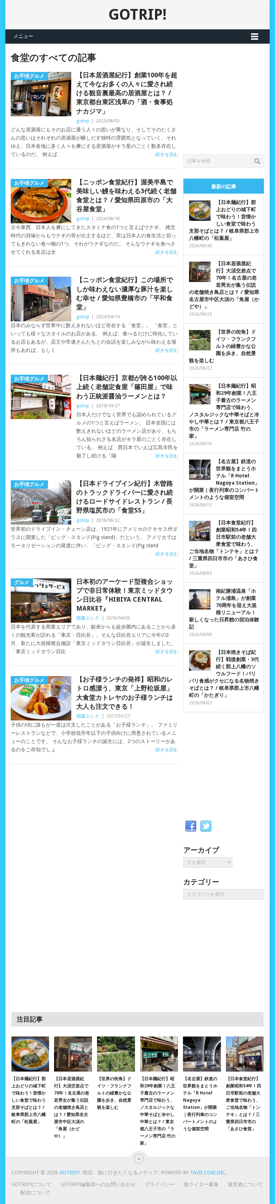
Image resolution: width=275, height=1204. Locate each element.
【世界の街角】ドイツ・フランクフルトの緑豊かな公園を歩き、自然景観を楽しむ (222, 346)
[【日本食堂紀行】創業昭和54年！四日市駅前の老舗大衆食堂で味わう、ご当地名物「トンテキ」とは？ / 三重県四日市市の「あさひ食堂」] (245, 1054)
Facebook (191, 826)
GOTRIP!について (31, 1184)
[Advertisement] (229, 97)
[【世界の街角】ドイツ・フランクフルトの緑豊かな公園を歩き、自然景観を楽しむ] (116, 1054)
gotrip (82, 120)
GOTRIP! (137, 14)
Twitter (206, 826)
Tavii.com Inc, (208, 1172)
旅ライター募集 (201, 1184)
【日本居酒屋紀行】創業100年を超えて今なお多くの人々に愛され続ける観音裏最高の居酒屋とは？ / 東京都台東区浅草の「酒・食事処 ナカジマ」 (126, 93)
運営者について (245, 1184)
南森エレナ (88, 618)
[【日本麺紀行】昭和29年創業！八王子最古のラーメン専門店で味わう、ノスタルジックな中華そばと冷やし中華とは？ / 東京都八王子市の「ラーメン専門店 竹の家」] (159, 1054)
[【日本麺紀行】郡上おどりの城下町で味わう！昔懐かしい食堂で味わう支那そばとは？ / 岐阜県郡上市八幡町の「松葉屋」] (30, 1054)
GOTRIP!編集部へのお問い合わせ (98, 1184)
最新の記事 (223, 186)
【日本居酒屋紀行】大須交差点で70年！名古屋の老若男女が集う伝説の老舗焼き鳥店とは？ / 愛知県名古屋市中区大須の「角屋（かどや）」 (224, 285)
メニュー (23, 36)
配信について (35, 1192)
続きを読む (167, 154)
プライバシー (160, 1184)
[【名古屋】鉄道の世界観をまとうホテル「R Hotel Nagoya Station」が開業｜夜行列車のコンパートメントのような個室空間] (202, 1054)
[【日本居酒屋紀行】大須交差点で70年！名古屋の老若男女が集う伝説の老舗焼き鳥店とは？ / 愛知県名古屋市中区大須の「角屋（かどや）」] (73, 1054)
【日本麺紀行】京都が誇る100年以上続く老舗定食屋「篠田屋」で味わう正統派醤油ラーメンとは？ (126, 386)
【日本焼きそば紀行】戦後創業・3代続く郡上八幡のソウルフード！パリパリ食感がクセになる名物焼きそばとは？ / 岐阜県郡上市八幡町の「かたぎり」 (224, 673)
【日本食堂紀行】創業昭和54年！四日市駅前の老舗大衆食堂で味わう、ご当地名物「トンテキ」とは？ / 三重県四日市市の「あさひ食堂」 (224, 544)
